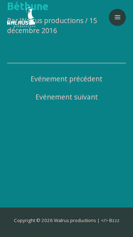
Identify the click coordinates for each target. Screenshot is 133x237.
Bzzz (114, 220)
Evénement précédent (66, 79)
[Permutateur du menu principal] (117, 17)
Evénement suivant (66, 97)
